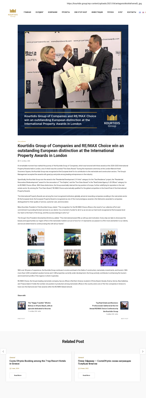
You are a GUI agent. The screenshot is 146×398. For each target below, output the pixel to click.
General (12, 357)
